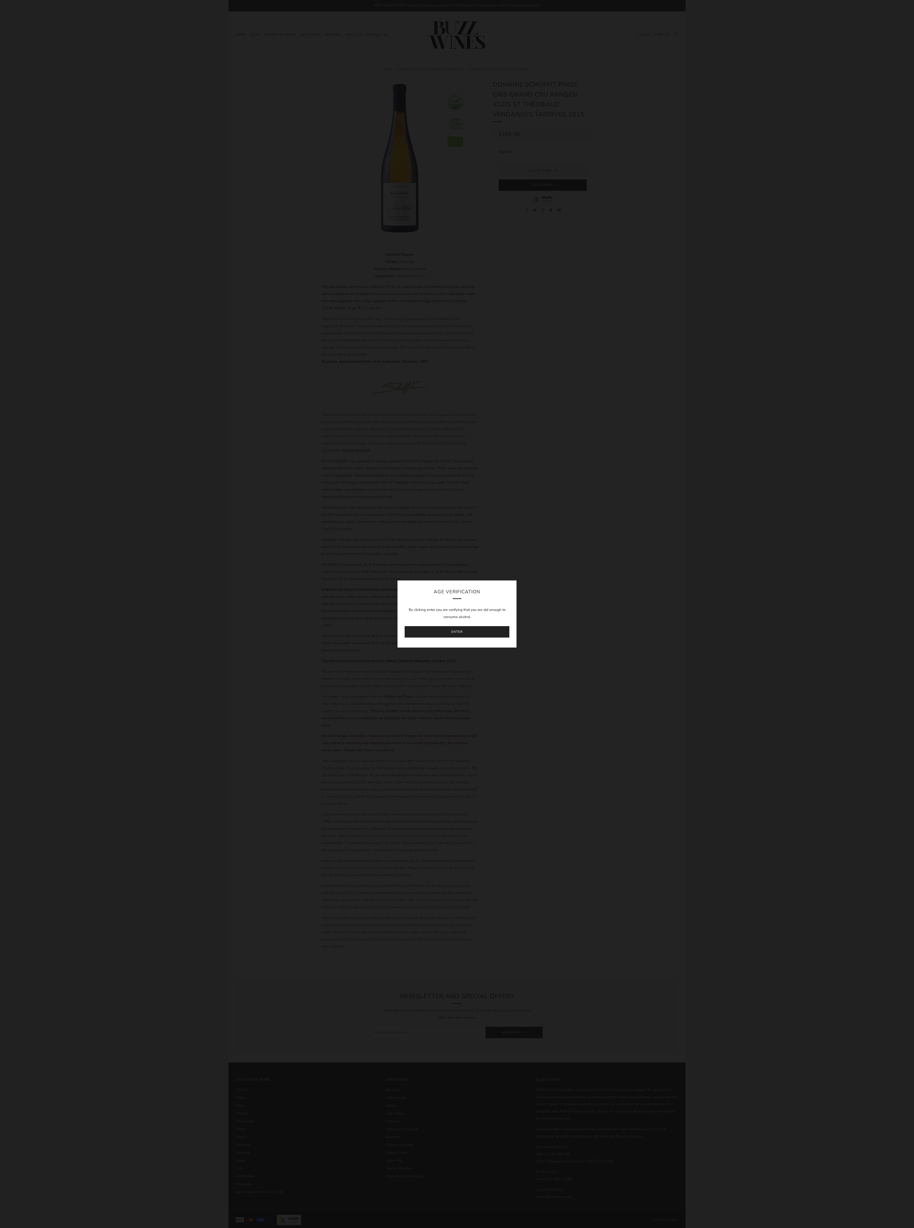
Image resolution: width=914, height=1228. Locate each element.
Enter (457, 632)
